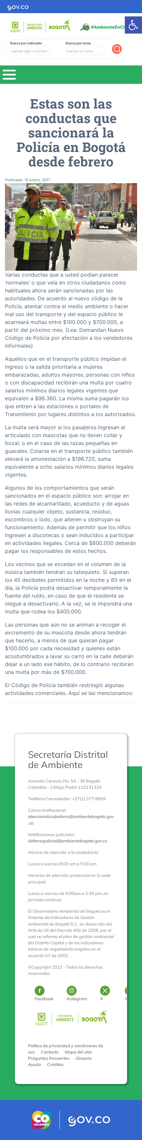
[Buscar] (117, 49)
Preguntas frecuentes (48, 1058)
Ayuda (34, 1064)
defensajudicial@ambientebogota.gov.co (67, 840)
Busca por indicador (26, 43)
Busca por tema (78, 43)
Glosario (83, 1058)
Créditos (55, 1064)
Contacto (49, 1051)
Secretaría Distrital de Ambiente (68, 759)
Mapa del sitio (78, 1051)
